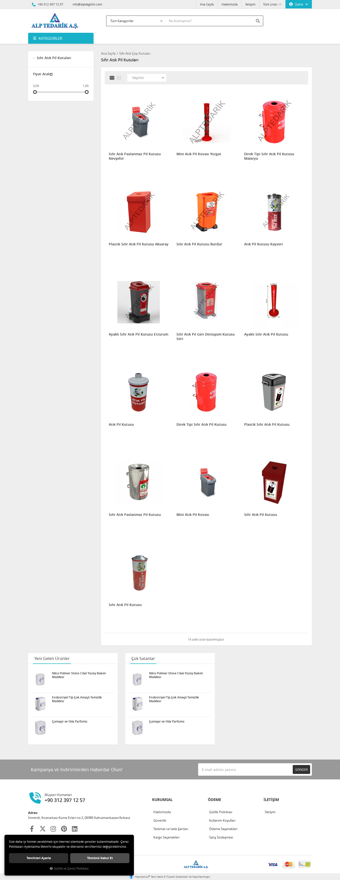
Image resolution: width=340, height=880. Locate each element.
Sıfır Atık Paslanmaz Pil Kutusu (135, 514)
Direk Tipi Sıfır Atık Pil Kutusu (201, 424)
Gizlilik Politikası (220, 812)
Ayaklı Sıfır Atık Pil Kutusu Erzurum (138, 334)
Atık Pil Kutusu (121, 424)
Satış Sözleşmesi (221, 837)
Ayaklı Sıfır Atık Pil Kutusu (266, 334)
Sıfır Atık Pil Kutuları (53, 57)
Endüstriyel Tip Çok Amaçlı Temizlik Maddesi (77, 699)
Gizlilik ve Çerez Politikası (71, 868)
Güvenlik (159, 820)
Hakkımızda (230, 4)
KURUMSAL (162, 799)
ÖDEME (214, 799)
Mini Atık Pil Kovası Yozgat (198, 154)
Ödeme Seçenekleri (223, 829)
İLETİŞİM (271, 799)
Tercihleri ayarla (39, 858)
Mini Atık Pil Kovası (192, 514)
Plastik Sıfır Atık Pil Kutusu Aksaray (139, 244)
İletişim (250, 4)
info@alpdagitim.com (87, 4)
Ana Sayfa (207, 4)
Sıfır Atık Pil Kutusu (260, 514)
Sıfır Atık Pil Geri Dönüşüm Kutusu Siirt (205, 336)
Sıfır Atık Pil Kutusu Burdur (199, 244)
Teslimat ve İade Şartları (170, 829)
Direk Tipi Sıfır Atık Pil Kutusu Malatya (269, 156)
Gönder (301, 769)
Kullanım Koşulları (222, 820)
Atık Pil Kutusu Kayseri (263, 244)
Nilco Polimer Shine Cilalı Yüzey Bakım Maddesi (79, 675)
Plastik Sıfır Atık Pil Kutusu (266, 424)
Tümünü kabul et (100, 858)
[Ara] (258, 20)
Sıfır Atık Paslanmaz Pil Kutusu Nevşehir (135, 156)
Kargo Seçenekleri (166, 837)
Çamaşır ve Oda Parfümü (69, 722)
